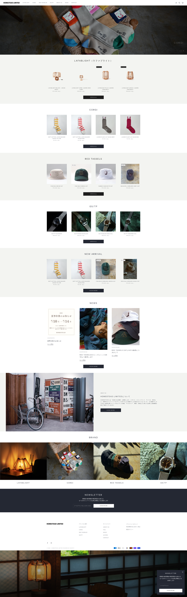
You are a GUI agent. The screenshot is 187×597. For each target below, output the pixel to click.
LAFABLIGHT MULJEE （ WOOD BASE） (56, 88)
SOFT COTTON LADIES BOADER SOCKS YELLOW (56, 137)
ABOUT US (59, 2)
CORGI (34, 2)
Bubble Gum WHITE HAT (106, 186)
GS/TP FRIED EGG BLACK (81, 233)
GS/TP (52, 2)
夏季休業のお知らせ (54, 341)
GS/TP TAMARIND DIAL (130, 233)
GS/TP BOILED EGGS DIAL (106, 233)
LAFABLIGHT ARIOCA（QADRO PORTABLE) (130, 88)
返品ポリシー (129, 529)
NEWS (66, 2)
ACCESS (105, 535)
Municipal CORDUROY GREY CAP (130, 186)
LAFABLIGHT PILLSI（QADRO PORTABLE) (106, 88)
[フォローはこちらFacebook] (47, 543)
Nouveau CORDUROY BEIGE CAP (130, 281)
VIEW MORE (93, 366)
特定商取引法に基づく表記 (133, 527)
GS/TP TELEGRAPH (56, 233)
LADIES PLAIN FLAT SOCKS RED (130, 137)
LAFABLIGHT (26, 2)
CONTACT (74, 2)
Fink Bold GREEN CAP (81, 186)
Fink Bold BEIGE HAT (57, 186)
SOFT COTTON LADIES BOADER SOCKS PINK (81, 137)
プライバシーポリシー (132, 524)
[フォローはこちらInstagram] (51, 543)
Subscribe (171, 590)
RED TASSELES (43, 2)
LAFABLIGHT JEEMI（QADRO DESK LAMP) (81, 88)
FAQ (104, 530)
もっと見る (50, 344)
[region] (93, 30)
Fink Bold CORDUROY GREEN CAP (105, 281)
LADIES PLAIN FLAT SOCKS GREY (106, 137)
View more (173, 47)
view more (111, 410)
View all (93, 97)
